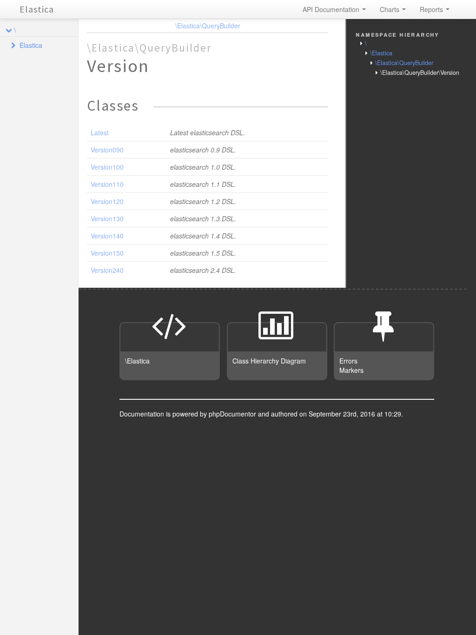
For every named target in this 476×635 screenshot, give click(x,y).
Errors (348, 360)
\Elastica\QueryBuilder (207, 25)
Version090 (107, 149)
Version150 (107, 253)
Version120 (107, 201)
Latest (100, 132)
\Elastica (381, 53)
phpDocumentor (233, 413)
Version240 (107, 270)
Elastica (37, 9)
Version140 (107, 235)
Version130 (107, 218)
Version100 (107, 167)
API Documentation (332, 9)
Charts (390, 9)
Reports (432, 9)
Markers (351, 370)
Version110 (107, 184)
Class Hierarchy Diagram (269, 360)
